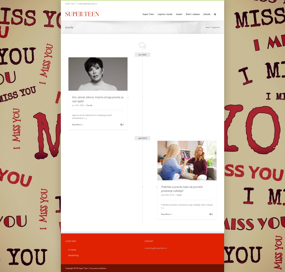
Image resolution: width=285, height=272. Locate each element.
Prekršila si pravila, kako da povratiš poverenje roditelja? (183, 157)
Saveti (187, 165)
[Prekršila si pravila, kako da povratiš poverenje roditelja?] (187, 160)
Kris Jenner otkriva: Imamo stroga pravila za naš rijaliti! (94, 70)
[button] (215, 14)
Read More (76, 124)
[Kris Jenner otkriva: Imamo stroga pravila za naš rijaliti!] (98, 74)
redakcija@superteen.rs (87, 3)
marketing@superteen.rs (156, 248)
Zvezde (98, 79)
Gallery (101, 70)
